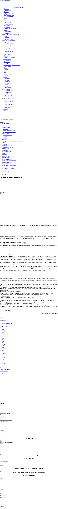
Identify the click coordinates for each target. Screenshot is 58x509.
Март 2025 (3, 333)
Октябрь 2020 (3, 353)
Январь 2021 (3, 351)
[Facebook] (7, 381)
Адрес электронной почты (3, 316)
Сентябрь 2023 (3, 340)
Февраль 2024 (3, 339)
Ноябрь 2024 (3, 335)
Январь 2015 (3, 366)
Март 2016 (3, 365)
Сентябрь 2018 (3, 360)
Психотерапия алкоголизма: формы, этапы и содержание (8, 321)
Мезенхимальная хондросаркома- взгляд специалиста (8, 323)
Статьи (2, 373)
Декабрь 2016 (3, 363)
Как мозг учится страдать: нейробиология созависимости (8, 325)
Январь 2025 (3, 334)
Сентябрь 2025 (3, 331)
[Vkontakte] (7, 386)
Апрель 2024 (3, 338)
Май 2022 (3, 345)
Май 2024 (3, 337)
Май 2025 (3, 332)
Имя (0, 317)
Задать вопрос (1, 122)
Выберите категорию (2, 125)
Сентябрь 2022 (3, 344)
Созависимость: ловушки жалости (5, 326)
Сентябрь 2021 (3, 348)
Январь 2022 (3, 347)
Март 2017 (3, 362)
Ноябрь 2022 (3, 343)
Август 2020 (3, 354)
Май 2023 (3, 341)
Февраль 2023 (3, 342)
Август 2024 (3, 336)
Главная (1, 119)
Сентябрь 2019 (3, 359)
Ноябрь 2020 (3, 352)
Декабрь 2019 (3, 357)
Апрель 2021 (3, 349)
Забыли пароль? (5, 416)
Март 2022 (3, 346)
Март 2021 (3, 350)
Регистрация (2, 405)
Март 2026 (3, 329)
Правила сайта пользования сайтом (4, 371)
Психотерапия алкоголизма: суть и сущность (7, 322)
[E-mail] (7, 402)
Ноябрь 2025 (3, 330)
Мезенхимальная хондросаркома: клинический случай (8, 324)
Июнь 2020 (3, 355)
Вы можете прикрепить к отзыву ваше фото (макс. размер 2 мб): (7, 442)
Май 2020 (3, 356)
